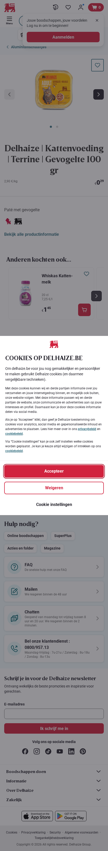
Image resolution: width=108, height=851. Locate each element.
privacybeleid (87, 429)
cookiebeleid (14, 434)
